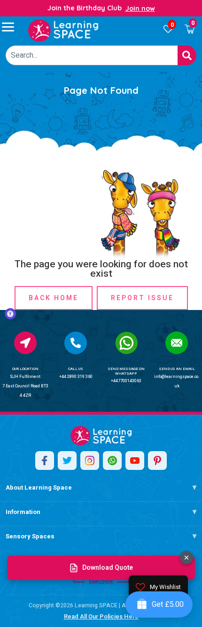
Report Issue (142, 298)
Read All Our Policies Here (101, 616)
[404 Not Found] (63, 30)
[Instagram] (89, 460)
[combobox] (91, 55)
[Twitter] (67, 460)
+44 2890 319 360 (76, 377)
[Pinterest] (157, 460)
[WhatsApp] (112, 460)
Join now (140, 8)
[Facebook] (44, 460)
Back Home (53, 298)
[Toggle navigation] (12, 26)
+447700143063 (126, 381)
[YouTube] (134, 460)
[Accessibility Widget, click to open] (10, 313)
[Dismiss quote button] (186, 557)
